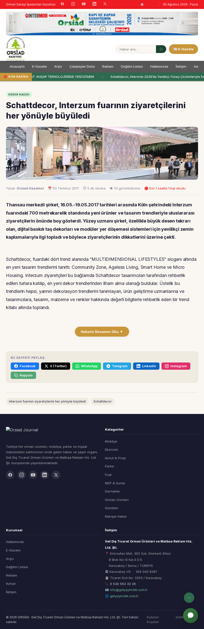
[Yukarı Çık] (189, 597)
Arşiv (58, 66)
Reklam (107, 66)
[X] (105, 4)
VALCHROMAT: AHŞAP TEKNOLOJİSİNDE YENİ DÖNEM (52, 77)
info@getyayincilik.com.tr (129, 590)
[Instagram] (73, 4)
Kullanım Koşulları (153, 619)
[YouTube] (84, 4)
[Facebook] (62, 4)
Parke (109, 466)
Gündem (111, 508)
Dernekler (112, 491)
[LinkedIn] (94, 4)
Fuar (108, 475)
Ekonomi (111, 449)
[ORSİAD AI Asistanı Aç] (190, 615)
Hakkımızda (159, 66)
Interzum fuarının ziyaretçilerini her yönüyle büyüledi (47, 401)
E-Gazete (39, 66)
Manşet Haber (116, 516)
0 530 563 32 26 (123, 584)
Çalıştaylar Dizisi (82, 66)
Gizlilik (180, 617)
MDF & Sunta (115, 483)
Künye (11, 583)
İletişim (181, 66)
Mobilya (111, 441)
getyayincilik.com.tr (124, 596)
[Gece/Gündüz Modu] (142, 4)
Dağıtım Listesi (132, 66)
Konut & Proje (115, 458)
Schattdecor (103, 401)
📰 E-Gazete (183, 49)
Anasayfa (17, 66)
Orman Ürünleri (117, 500)
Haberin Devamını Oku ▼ (102, 332)
